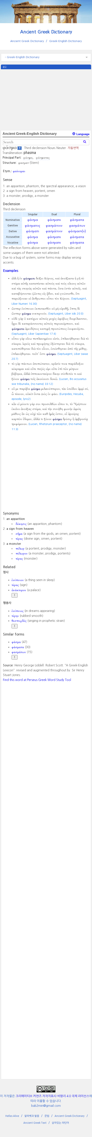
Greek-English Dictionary (65, 41)
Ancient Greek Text (34, 1123)
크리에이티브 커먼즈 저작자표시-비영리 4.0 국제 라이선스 (52, 1096)
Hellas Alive (12, 1116)
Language (82, 134)
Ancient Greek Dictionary (46, 32)
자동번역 (73, 147)
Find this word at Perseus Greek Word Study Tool (37, 679)
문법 (47, 1116)
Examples (10, 270)
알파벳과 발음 (31, 1116)
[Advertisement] (46, 99)
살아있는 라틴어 (60, 1123)
